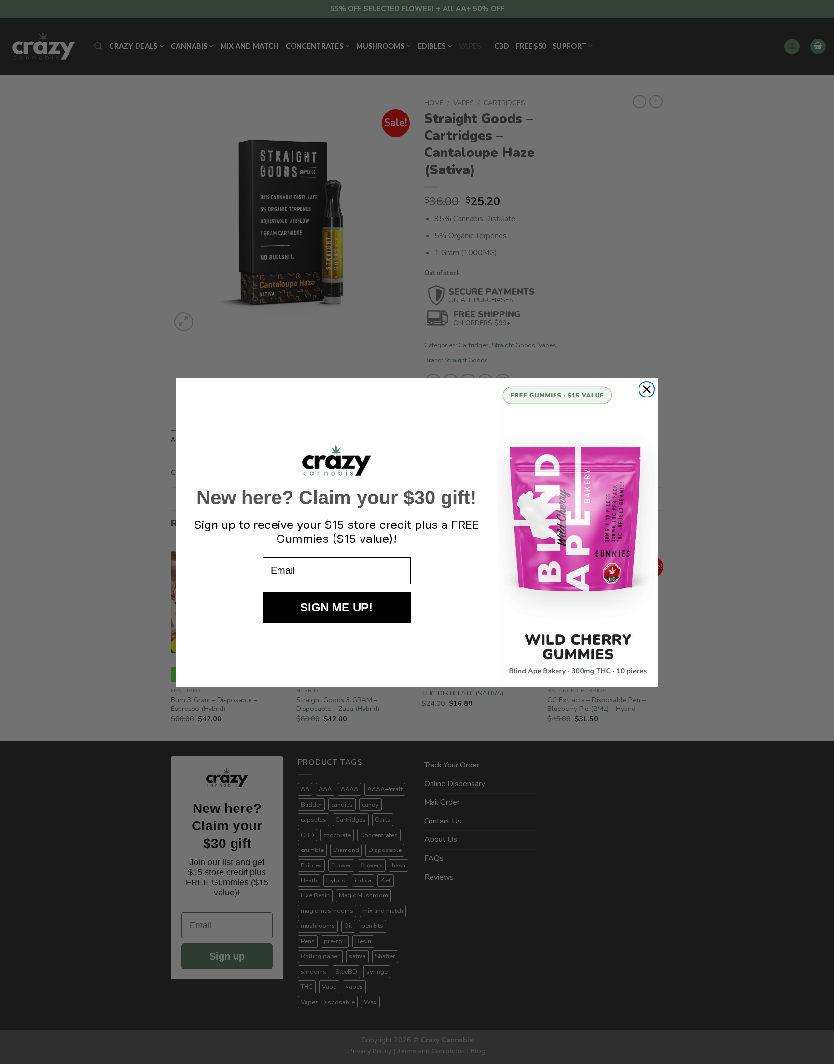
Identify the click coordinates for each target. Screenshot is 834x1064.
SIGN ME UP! (336, 607)
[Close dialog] (646, 389)
